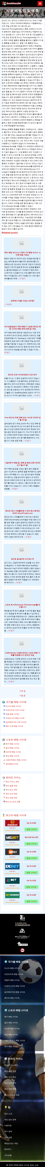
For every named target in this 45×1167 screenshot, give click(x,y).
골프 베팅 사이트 (12, 748)
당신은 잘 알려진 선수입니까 (22, 559)
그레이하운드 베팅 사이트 (15, 760)
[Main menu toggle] (40, 3)
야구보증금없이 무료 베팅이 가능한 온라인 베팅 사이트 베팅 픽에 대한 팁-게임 (22, 327)
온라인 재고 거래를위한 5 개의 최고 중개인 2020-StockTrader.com (22, 512)
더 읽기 (23, 278)
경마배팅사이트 (11, 764)
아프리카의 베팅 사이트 (13, 974)
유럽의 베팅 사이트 (12, 980)
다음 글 (22, 696)
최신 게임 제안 (11, 798)
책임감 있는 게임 (11, 1143)
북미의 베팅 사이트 (12, 998)
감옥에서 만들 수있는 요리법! (22, 301)
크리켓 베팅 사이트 (13, 752)
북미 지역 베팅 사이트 (14, 726)
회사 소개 (8, 1114)
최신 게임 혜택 (10, 1089)
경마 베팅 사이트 (11, 1046)
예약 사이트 (24, 1165)
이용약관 (8, 1125)
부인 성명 (8, 1137)
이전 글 (22, 691)
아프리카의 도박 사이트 (15, 710)
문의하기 (8, 1149)
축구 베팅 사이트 (12, 744)
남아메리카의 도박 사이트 (15, 722)
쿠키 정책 (8, 1131)
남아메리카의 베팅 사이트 (14, 992)
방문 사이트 (31, 829)
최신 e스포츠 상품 (12, 802)
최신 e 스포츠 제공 (11, 1095)
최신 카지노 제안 (12, 782)
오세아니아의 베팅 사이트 (14, 986)
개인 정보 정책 (10, 1120)
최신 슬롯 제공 (10, 1071)
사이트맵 (8, 1155)
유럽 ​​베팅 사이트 (12, 714)
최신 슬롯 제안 (11, 786)
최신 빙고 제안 (11, 790)
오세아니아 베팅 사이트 (15, 718)
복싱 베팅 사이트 (12, 756)
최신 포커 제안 (11, 794)
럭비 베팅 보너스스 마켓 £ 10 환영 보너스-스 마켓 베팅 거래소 (22, 253)
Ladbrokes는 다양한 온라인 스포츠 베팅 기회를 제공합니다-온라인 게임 (22, 654)
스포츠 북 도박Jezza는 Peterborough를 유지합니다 (22, 606)
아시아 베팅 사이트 (13, 706)
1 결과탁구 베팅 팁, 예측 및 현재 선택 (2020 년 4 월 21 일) (22, 464)
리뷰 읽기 (12, 828)
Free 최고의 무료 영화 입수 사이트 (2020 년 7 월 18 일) (23, 418)
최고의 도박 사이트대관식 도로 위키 (22, 374)
